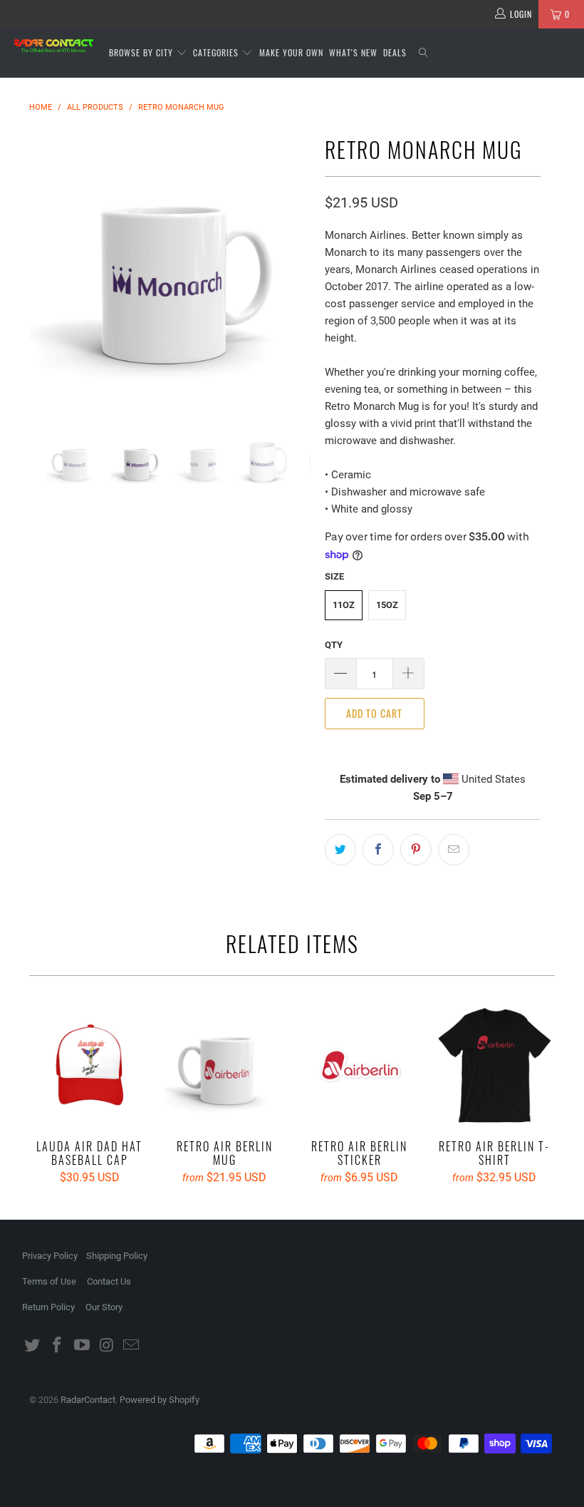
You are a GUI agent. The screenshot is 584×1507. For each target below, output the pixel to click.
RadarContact (88, 1399)
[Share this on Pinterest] (416, 849)
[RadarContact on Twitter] (32, 1346)
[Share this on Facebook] (378, 849)
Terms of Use (49, 1281)
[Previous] (43, 271)
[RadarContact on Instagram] (107, 1346)
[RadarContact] (53, 46)
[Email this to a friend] (453, 849)
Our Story (103, 1307)
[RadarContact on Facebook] (57, 1346)
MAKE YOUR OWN (291, 52)
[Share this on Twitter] (340, 849)
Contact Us (109, 1281)
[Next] (296, 271)
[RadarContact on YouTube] (82, 1346)
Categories (217, 52)
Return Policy (48, 1307)
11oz (344, 605)
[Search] (423, 53)
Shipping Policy (116, 1255)
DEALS (395, 52)
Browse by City (141, 52)
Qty (334, 644)
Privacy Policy (50, 1255)
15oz (387, 605)
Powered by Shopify (159, 1399)
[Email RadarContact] (131, 1346)
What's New (353, 52)
